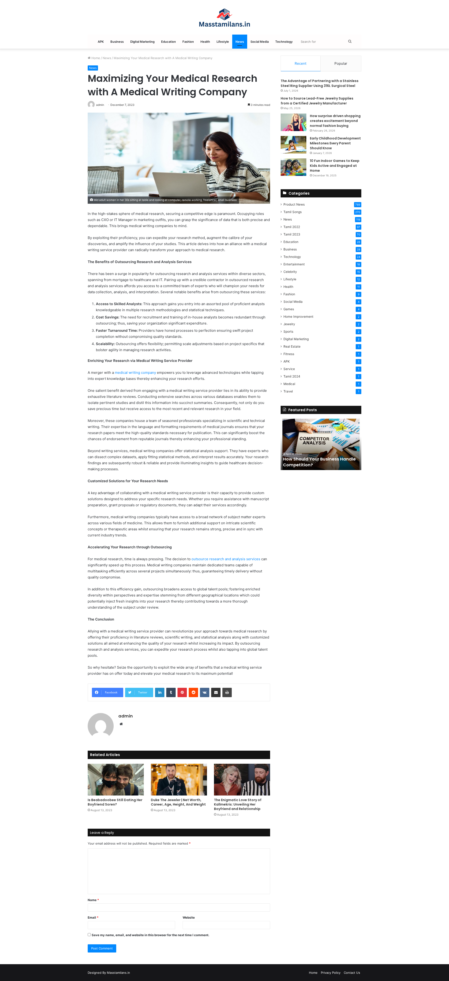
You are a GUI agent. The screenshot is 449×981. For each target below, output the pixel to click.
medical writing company (135, 372)
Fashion (188, 41)
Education (168, 41)
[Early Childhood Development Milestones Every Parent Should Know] (293, 144)
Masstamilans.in (118, 972)
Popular (340, 63)
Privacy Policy (330, 972)
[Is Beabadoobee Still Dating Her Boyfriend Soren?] (116, 779)
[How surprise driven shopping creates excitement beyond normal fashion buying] (293, 122)
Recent (300, 63)
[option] (321, 444)
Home (95, 58)
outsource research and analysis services (226, 559)
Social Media (259, 41)
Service (289, 369)
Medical (289, 384)
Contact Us (352, 972)
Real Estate (292, 346)
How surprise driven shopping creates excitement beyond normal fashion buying (335, 121)
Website (189, 917)
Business (117, 41)
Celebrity (290, 272)
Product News (294, 204)
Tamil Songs (292, 212)
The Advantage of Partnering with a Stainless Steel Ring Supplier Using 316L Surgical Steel (319, 83)
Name (93, 900)
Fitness (288, 354)
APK (101, 41)
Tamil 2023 (291, 234)
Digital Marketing (142, 41)
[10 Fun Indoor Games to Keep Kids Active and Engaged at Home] (293, 167)
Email (93, 917)
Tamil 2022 (291, 227)
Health (205, 41)
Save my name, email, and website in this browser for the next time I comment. (150, 935)
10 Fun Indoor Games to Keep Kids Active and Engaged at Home (334, 165)
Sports (288, 331)
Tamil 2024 (291, 376)
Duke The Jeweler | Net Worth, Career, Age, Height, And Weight (178, 802)
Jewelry (289, 324)
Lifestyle (223, 41)
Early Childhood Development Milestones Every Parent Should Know (335, 143)
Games (288, 309)
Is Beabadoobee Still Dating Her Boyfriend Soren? (115, 802)
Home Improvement (298, 316)
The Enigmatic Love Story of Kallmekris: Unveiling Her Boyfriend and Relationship (237, 804)
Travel (288, 391)
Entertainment (294, 264)
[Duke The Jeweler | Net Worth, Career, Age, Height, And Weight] (179, 779)
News (239, 41)
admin (125, 716)
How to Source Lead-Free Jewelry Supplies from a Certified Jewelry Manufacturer (317, 101)
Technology (284, 41)
